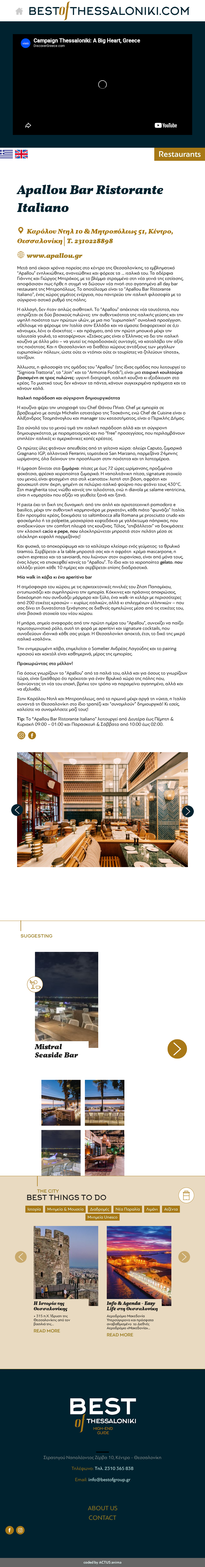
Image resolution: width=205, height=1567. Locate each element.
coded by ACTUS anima (102, 1562)
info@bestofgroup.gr (109, 1479)
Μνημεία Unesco (102, 1217)
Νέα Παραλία (128, 1209)
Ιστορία (34, 1209)
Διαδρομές (99, 1209)
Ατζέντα (171, 1209)
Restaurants (180, 154)
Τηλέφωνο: (83, 1468)
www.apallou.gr (54, 256)
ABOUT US (102, 1508)
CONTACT (102, 1517)
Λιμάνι (152, 1209)
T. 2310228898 (90, 241)
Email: (81, 1479)
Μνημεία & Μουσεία (65, 1209)
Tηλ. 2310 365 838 (114, 1468)
